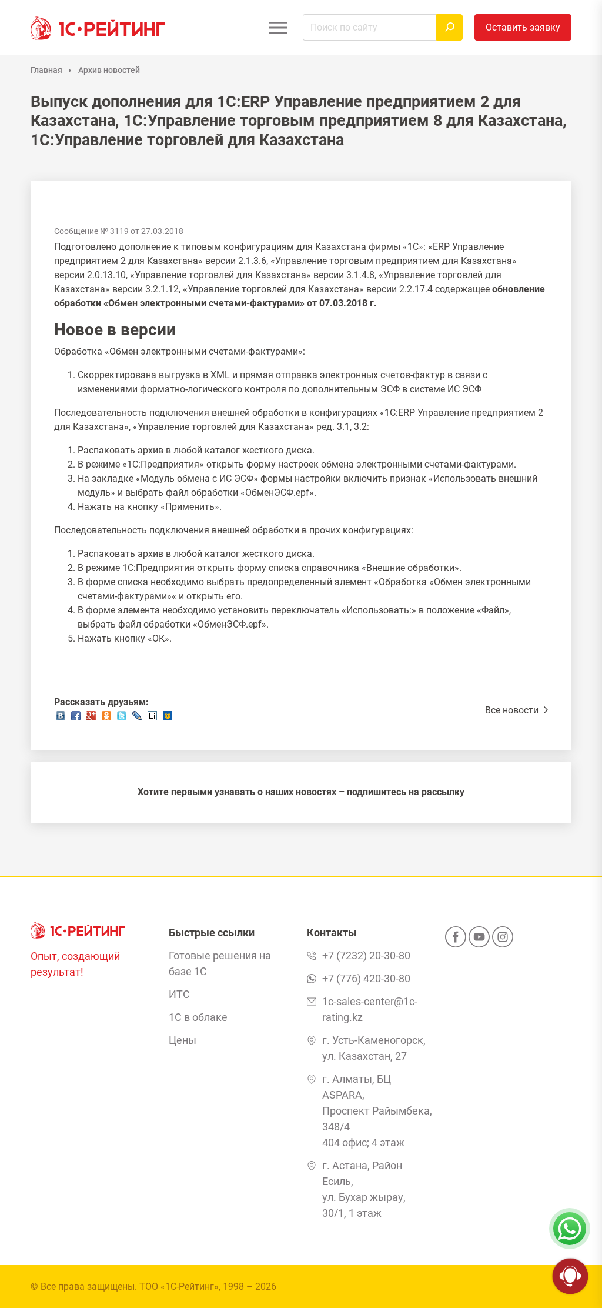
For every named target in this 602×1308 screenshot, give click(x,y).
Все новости (513, 710)
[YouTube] (479, 940)
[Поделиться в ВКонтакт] (60, 719)
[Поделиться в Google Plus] (91, 719)
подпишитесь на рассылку (405, 792)
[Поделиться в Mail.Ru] (167, 719)
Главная (46, 70)
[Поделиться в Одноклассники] (106, 719)
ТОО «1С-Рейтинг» (179, 1286)
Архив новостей (109, 70)
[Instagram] (502, 940)
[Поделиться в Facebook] (75, 719)
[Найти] (449, 27)
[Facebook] (455, 940)
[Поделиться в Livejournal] (137, 719)
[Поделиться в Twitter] (121, 719)
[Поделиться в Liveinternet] (152, 719)
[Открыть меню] (278, 27)
